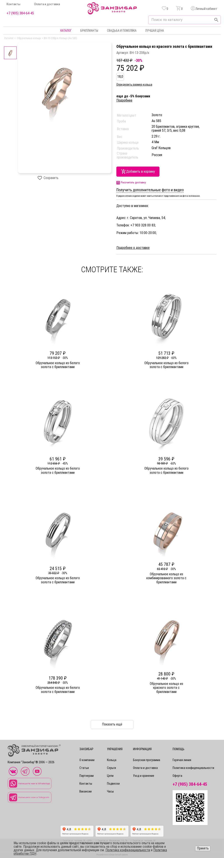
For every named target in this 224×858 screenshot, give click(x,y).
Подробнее (124, 100)
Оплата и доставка (47, 4)
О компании (86, 760)
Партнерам (86, 775)
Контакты (13, 4)
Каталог (66, 30)
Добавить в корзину (140, 171)
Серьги (111, 768)
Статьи (84, 768)
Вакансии (85, 791)
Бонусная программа (146, 760)
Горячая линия (182, 760)
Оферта (177, 775)
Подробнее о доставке (133, 248)
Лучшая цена (154, 30)
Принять (203, 848)
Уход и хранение (143, 775)
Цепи (110, 775)
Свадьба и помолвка (121, 30)
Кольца (111, 760)
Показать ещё (112, 724)
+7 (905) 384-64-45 (20, 13)
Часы (110, 791)
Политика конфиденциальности (193, 768)
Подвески (113, 783)
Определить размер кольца (134, 84)
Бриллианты (89, 30)
